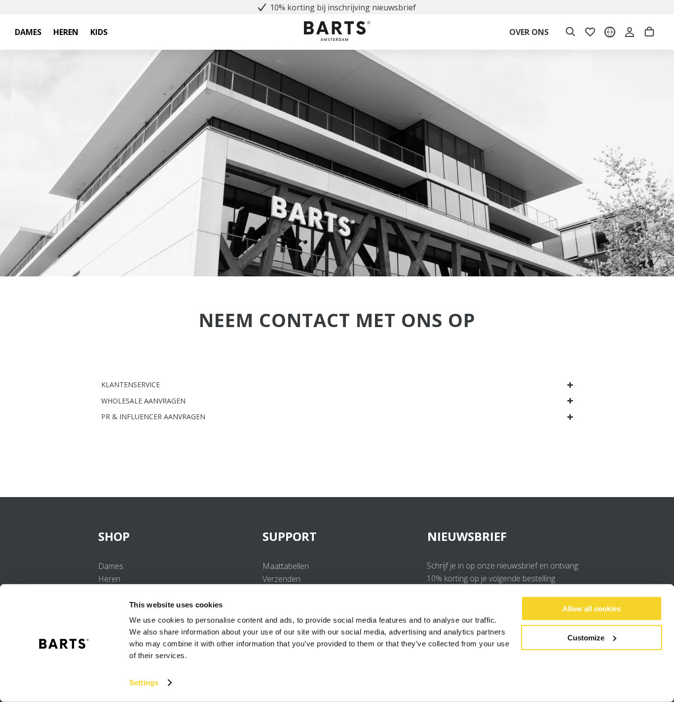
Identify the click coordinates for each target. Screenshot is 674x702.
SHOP (114, 536)
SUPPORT (289, 536)
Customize (585, 637)
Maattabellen (285, 566)
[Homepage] (337, 32)
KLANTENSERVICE (130, 384)
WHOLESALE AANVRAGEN (143, 400)
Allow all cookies (591, 608)
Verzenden (281, 578)
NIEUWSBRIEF (467, 536)
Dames (110, 566)
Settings (143, 682)
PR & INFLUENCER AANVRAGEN (153, 416)
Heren (109, 578)
